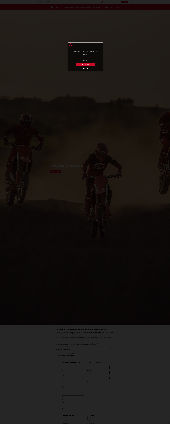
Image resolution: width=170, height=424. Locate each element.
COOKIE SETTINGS (85, 68)
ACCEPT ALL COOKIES (85, 64)
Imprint (86, 54)
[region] (85, 56)
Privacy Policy (84, 54)
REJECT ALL (85, 60)
